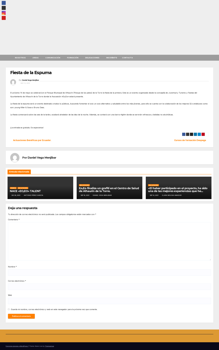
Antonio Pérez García (33, 195)
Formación (73, 58)
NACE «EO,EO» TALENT (25, 191)
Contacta (127, 58)
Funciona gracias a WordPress (17, 346)
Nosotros (20, 58)
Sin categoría (23, 188)
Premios (13, 188)
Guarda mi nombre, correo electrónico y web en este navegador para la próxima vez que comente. (54, 309)
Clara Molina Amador (172, 195)
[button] (211, 58)
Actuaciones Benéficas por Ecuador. (32, 140)
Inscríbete (111, 58)
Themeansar (49, 346)
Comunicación (53, 58)
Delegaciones (92, 58)
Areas (36, 58)
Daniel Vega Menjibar (30, 80)
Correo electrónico (17, 281)
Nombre (12, 267)
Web (10, 295)
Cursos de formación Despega (190, 140)
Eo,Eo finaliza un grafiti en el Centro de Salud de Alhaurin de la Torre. (109, 190)
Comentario (14, 219)
